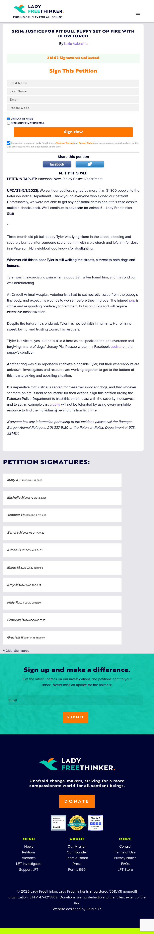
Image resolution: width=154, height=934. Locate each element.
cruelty (55, 404)
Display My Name (22, 118)
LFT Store (125, 869)
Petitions (28, 852)
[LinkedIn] (64, 5)
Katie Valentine (76, 43)
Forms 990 (77, 869)
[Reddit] (90, 5)
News (28, 846)
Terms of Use (125, 852)
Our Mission (77, 846)
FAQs (125, 863)
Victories (28, 858)
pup (132, 300)
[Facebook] (57, 164)
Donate (76, 801)
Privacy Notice (125, 858)
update (116, 346)
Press (77, 863)
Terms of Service (65, 143)
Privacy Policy (86, 143)
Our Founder (77, 852)
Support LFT (28, 869)
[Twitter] (90, 164)
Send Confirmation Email (28, 123)
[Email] (115, 5)
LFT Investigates (28, 863)
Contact (125, 846)
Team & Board (77, 858)
